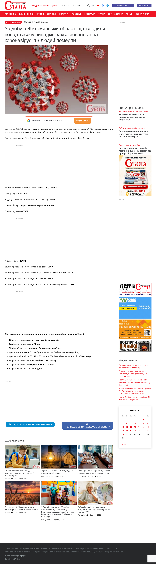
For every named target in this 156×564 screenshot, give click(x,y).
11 (127, 427)
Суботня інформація (128, 128)
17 (123, 430)
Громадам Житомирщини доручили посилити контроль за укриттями (94, 471)
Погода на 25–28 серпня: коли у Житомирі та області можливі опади (21, 508)
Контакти (77, 5)
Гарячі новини (125, 145)
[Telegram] (107, 5)
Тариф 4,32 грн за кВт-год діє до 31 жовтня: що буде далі (57, 471)
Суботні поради (135, 111)
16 (147, 427)
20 (135, 430)
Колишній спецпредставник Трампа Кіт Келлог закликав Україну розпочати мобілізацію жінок (135, 391)
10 (123, 427)
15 (143, 427)
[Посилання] (15, 5)
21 (139, 430)
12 (131, 427)
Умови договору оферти (15, 555)
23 (147, 430)
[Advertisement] (59, 165)
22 (143, 430)
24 (123, 434)
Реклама (65, 5)
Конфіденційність (12, 559)
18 (127, 430)
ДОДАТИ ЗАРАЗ (82, 121)
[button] (88, 5)
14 (139, 427)
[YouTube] (98, 5)
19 (131, 430)
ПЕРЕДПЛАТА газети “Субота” (44, 5)
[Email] (93, 5)
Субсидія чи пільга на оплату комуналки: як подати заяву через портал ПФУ (94, 509)
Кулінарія (123, 111)
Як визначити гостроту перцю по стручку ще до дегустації (132, 117)
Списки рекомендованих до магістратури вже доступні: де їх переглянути (19, 473)
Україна (146, 111)
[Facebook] (103, 5)
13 (135, 427)
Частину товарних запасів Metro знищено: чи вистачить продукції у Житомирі (135, 151)
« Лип (124, 444)
